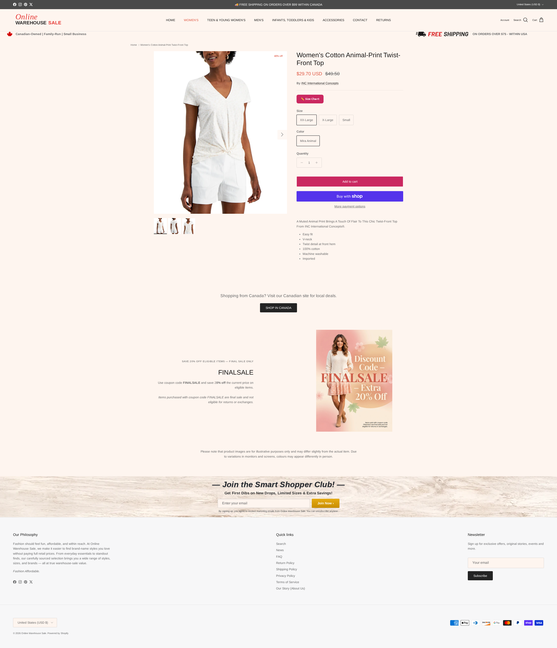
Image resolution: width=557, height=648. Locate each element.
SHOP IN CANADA (278, 308)
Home (134, 45)
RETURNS (383, 20)
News (280, 550)
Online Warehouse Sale (33, 633)
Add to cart (349, 181)
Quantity (303, 153)
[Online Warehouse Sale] (40, 20)
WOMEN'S (191, 20)
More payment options (349, 206)
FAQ (279, 556)
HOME (170, 20)
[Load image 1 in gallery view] (220, 132)
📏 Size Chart (310, 99)
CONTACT (360, 20)
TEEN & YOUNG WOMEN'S (226, 20)
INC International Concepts (320, 83)
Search (281, 543)
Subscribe (480, 575)
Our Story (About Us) (290, 588)
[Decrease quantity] (300, 162)
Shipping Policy (286, 569)
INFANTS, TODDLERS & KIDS (293, 20)
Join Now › (325, 503)
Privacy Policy (285, 575)
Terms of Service (287, 582)
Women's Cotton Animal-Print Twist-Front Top (164, 45)
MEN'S (258, 20)
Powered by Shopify (58, 633)
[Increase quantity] (318, 162)
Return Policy (285, 563)
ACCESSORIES (333, 20)
